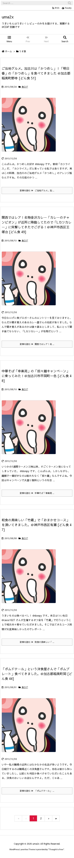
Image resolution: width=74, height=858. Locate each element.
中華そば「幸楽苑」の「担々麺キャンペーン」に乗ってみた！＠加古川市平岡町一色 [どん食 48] (36, 376)
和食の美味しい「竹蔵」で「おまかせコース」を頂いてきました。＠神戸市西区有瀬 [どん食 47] (36, 525)
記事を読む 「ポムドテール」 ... (37, 790)
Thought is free (56, 849)
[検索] (69, 3)
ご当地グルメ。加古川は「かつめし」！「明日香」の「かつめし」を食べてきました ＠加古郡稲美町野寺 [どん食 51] (36, 73)
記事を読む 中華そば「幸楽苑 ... (37, 493)
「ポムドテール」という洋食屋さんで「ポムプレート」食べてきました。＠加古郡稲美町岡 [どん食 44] (37, 674)
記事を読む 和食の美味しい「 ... (37, 642)
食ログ (25, 86)
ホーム (8, 51)
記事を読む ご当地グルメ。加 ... (37, 190)
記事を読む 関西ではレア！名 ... (37, 344)
